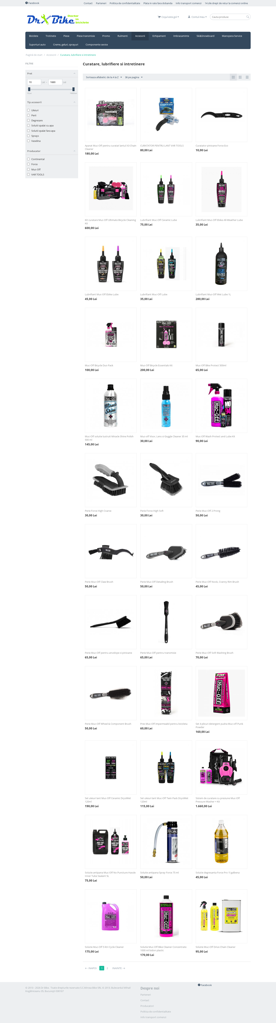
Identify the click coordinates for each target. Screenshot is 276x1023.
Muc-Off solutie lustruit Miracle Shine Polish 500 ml (109, 438)
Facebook (33, 3)
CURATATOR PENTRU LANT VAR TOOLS (162, 145)
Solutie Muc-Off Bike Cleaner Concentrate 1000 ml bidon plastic (163, 948)
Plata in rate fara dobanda (157, 3)
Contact (88, 3)
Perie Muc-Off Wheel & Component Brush (108, 723)
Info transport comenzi (188, 3)
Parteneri (145, 994)
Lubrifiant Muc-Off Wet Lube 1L (213, 294)
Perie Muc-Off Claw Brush (99, 581)
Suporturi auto (37, 44)
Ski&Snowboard (205, 36)
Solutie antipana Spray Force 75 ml (159, 872)
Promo (106, 36)
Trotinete (51, 36)
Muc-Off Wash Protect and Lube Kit (215, 436)
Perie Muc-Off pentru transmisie (158, 652)
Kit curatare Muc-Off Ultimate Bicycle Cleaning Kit (110, 221)
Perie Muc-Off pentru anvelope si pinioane (108, 652)
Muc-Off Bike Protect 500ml (211, 365)
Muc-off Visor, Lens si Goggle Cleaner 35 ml (164, 436)
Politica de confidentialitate (125, 3)
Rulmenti (123, 36)
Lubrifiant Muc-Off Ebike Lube (101, 294)
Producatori (147, 1006)
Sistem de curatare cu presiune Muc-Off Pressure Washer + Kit (218, 799)
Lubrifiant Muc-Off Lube (153, 294)
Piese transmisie (86, 36)
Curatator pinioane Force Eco (212, 145)
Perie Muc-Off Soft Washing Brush (214, 652)
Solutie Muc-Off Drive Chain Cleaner (215, 947)
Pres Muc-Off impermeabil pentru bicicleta (163, 723)
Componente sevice (97, 44)
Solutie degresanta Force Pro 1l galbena (218, 872)
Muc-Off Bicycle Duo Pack (99, 365)
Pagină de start (34, 55)
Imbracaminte (181, 36)
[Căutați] (248, 17)
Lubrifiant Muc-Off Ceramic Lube (158, 220)
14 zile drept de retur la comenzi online (226, 3)
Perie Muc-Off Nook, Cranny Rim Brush (217, 581)
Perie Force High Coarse (98, 510)
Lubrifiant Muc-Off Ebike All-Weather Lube (219, 220)
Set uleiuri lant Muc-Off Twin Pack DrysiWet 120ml (164, 799)
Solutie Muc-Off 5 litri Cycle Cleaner (104, 947)
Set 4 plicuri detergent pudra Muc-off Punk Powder (219, 725)
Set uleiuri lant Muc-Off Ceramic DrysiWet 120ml (108, 799)
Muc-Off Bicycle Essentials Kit (156, 365)
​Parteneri (101, 3)
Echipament (159, 36)
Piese (66, 36)
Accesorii (140, 36)
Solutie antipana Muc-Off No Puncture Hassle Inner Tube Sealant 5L (110, 874)
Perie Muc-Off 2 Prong (208, 510)
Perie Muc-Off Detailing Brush (156, 581)
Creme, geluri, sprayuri (65, 44)
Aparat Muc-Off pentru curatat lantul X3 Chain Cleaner (110, 147)
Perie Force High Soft (152, 510)
